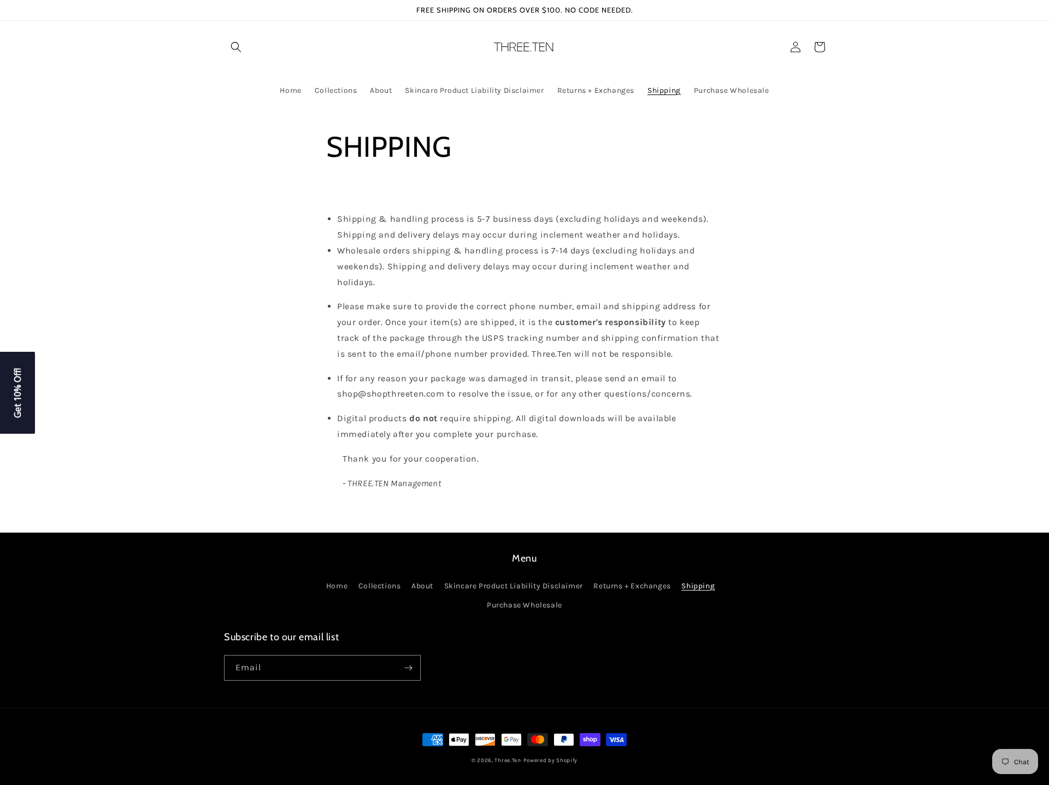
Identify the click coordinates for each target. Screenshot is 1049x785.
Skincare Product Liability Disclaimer (513, 586)
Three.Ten (507, 760)
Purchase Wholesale (524, 605)
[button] (236, 47)
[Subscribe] (408, 668)
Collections (379, 586)
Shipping (698, 586)
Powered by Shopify (550, 760)
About (422, 586)
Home (336, 586)
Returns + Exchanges (631, 586)
